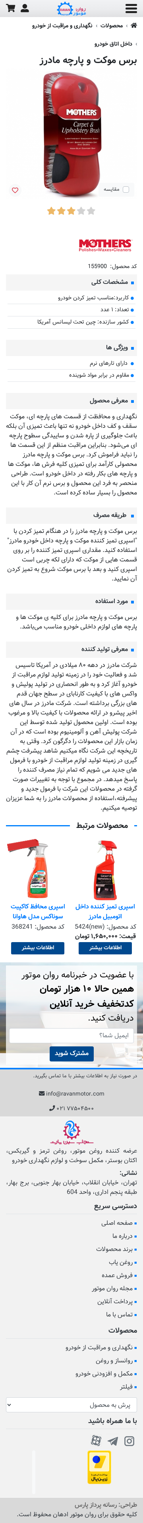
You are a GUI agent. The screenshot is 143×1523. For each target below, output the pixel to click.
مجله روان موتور (112, 1289)
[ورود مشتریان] (25, 8)
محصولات (111, 26)
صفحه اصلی (117, 1223)
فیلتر (126, 1387)
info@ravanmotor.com (75, 1094)
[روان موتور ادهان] (71, 8)
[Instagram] (129, 1439)
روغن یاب (121, 1263)
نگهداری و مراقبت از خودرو (62, 26)
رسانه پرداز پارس (96, 1505)
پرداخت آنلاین (115, 1302)
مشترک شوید (72, 1054)
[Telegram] (112, 1439)
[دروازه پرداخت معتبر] (99, 1468)
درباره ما (122, 1236)
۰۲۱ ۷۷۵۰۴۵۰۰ (75, 1108)
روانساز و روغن (114, 1361)
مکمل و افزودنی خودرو (104, 1374)
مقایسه (112, 189)
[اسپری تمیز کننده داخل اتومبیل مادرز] (105, 870)
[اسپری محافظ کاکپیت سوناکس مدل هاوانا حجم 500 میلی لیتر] (38, 870)
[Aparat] (96, 1439)
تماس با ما (119, 1315)
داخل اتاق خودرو (113, 44)
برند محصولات (114, 1250)
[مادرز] (105, 245)
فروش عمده (117, 1276)
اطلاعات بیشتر (105, 948)
